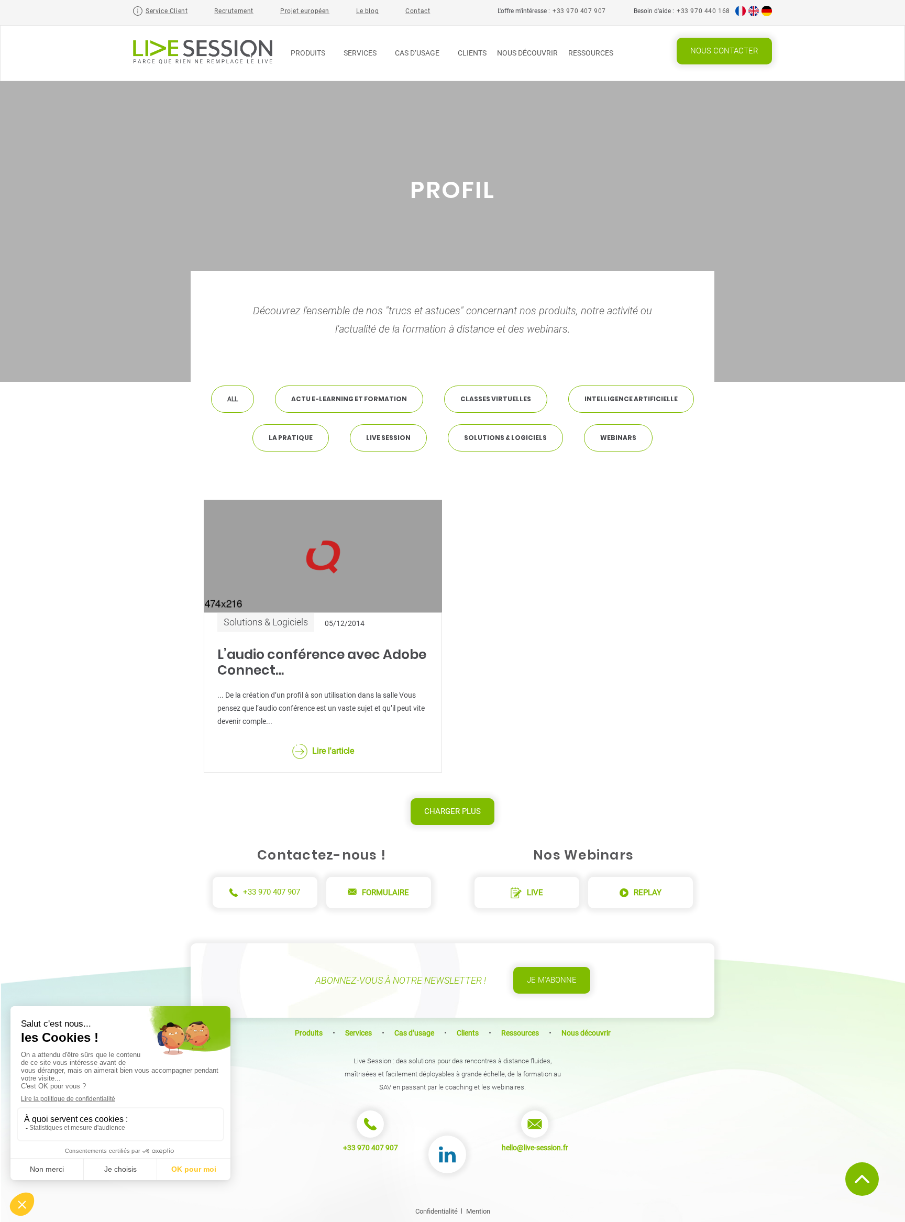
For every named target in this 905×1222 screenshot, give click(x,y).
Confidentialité (436, 1211)
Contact (417, 11)
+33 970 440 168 (703, 11)
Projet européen (304, 11)
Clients (472, 53)
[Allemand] (766, 14)
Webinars (618, 437)
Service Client (166, 11)
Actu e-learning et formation (349, 398)
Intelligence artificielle (631, 398)
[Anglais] (753, 14)
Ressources (591, 53)
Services (361, 53)
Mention (478, 1211)
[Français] (740, 14)
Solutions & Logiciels (505, 437)
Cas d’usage (418, 53)
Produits (309, 53)
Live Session (388, 437)
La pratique (291, 437)
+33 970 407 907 (579, 11)
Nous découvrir (527, 53)
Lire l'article (333, 751)
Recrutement (233, 11)
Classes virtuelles (495, 398)
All (232, 399)
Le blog (367, 11)
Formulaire (385, 892)
